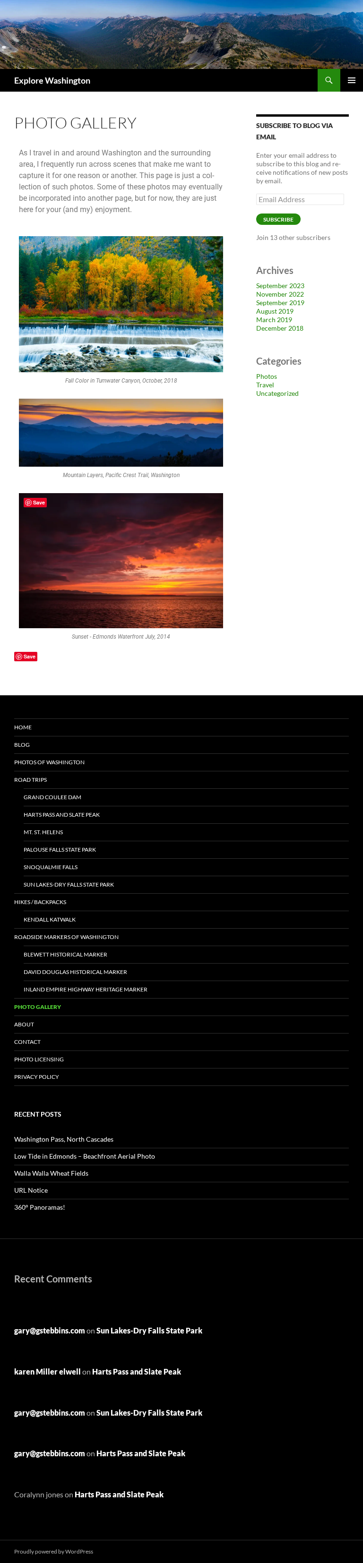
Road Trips (30, 779)
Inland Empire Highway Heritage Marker (85, 989)
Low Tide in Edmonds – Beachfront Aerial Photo (84, 1156)
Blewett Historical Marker (65, 954)
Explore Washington (52, 80)
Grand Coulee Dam (52, 797)
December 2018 (279, 328)
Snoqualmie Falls (51, 867)
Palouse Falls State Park (60, 849)
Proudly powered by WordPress (53, 1551)
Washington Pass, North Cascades (63, 1139)
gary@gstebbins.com (49, 1330)
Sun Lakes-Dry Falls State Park (69, 884)
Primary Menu (351, 80)
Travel (265, 385)
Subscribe (278, 219)
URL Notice (31, 1190)
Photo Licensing (39, 1059)
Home (23, 727)
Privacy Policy (36, 1076)
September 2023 (280, 286)
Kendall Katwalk (50, 919)
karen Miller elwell (47, 1371)
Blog (22, 744)
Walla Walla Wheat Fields (51, 1173)
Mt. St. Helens (43, 832)
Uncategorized (277, 393)
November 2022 (280, 294)
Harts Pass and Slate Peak (62, 814)
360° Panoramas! (39, 1207)
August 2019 (275, 311)
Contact (27, 1041)
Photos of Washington (49, 762)
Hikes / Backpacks (40, 901)
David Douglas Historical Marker (75, 971)
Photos (266, 376)
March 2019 (274, 320)
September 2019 (280, 303)
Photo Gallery (37, 1006)
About (24, 1024)
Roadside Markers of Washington (66, 936)
